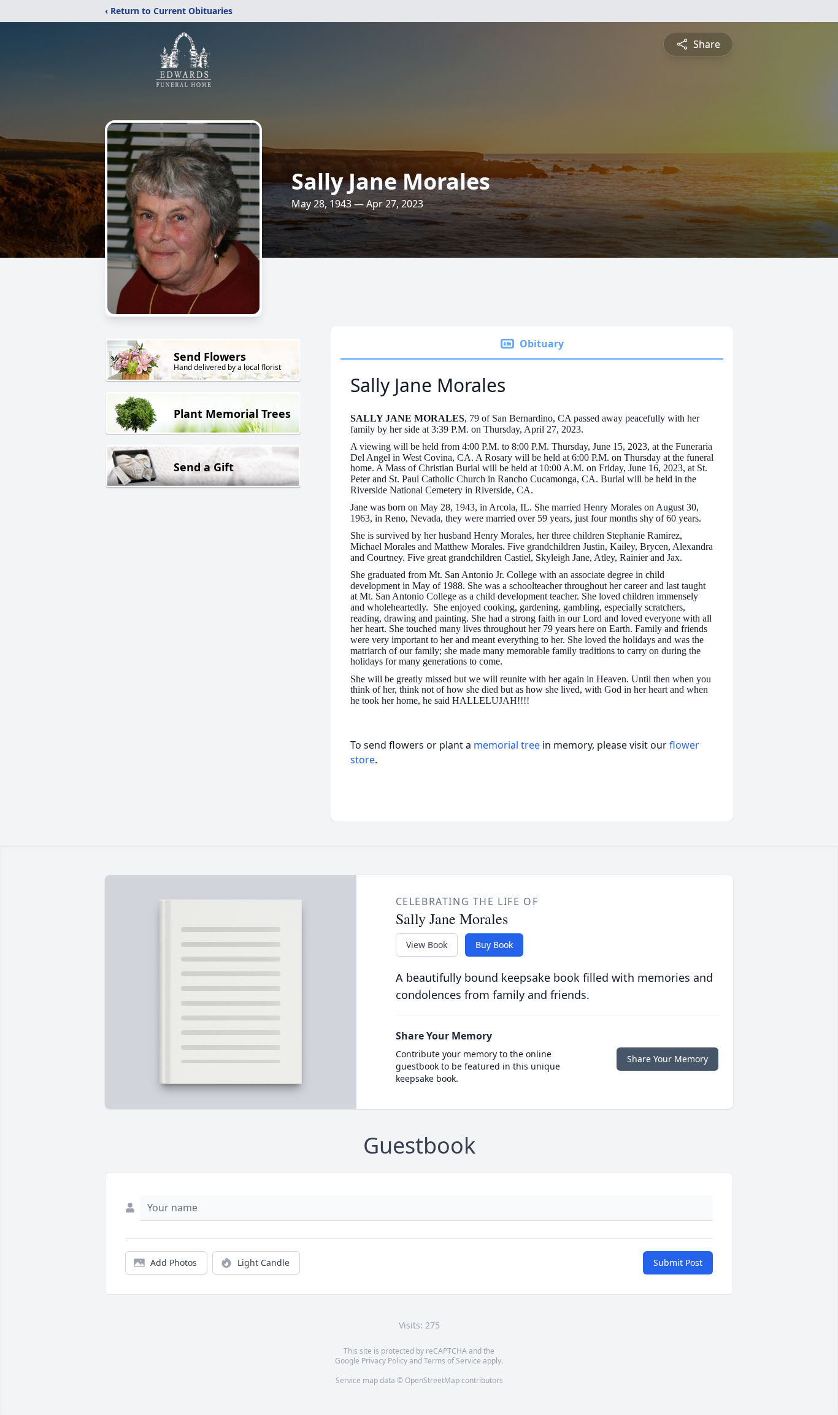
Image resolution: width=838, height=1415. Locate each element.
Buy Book (494, 944)
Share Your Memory (667, 1059)
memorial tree (507, 745)
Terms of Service (452, 1360)
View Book (426, 944)
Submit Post (677, 1262)
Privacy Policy (384, 1360)
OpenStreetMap (432, 1380)
